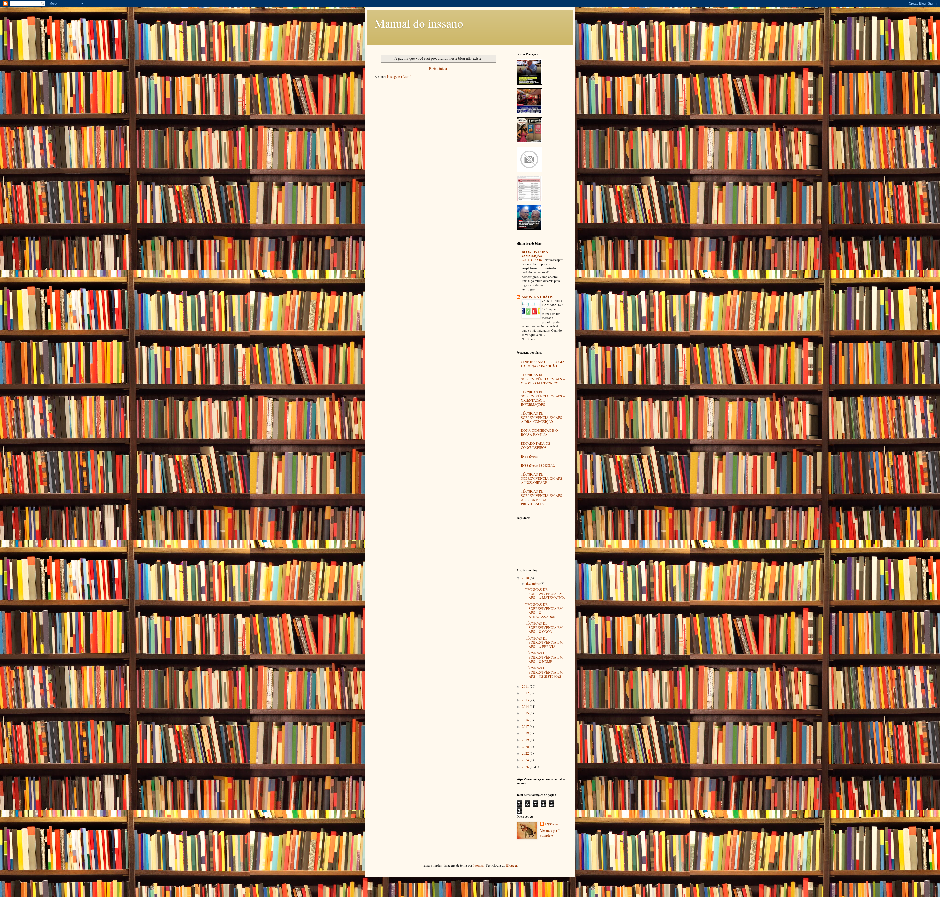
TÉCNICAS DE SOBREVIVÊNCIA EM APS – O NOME (544, 657)
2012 (526, 693)
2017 (526, 726)
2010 (526, 577)
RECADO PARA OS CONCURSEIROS (535, 445)
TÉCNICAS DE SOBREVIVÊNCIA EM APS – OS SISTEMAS (544, 672)
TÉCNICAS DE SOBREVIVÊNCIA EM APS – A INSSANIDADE (543, 478)
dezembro (533, 583)
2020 (526, 746)
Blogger (511, 865)
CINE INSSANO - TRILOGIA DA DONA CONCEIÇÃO (542, 364)
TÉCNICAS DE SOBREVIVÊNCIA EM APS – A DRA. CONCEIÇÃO (543, 417)
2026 (526, 766)
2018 (526, 733)
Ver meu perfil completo (550, 833)
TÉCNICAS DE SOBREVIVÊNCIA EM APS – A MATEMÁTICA (545, 593)
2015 (526, 713)
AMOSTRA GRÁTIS (537, 296)
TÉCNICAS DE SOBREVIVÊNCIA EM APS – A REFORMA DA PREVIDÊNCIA (543, 497)
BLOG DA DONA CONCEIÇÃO (535, 253)
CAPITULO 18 (532, 259)
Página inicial (438, 68)
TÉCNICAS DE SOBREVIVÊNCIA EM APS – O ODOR (544, 627)
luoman (478, 865)
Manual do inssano (419, 23)
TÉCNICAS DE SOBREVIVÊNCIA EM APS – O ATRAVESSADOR (544, 610)
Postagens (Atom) (399, 76)
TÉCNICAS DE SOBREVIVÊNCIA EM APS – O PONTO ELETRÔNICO (543, 379)
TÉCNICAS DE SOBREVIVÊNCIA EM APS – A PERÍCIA (544, 642)
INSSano (551, 824)
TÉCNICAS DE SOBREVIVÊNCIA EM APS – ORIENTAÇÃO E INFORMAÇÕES (543, 398)
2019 (526, 739)
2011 (526, 686)
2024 (526, 759)
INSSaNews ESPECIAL (538, 465)
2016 (526, 720)
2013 (526, 700)
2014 (526, 706)
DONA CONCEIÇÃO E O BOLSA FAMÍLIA (539, 432)
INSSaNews (529, 456)
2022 (526, 753)
